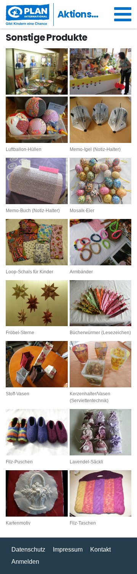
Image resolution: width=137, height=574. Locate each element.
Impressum (68, 549)
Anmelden (25, 561)
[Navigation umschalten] (122, 14)
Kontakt (100, 549)
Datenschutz (28, 549)
